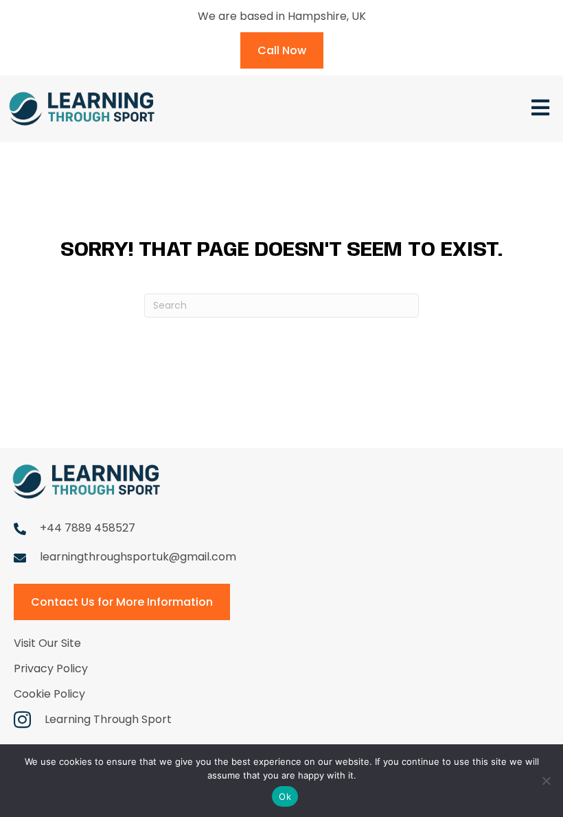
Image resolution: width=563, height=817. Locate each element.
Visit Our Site (47, 643)
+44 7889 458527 (87, 528)
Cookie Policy (49, 694)
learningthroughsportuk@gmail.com (138, 557)
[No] (546, 781)
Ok (285, 796)
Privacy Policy (51, 668)
